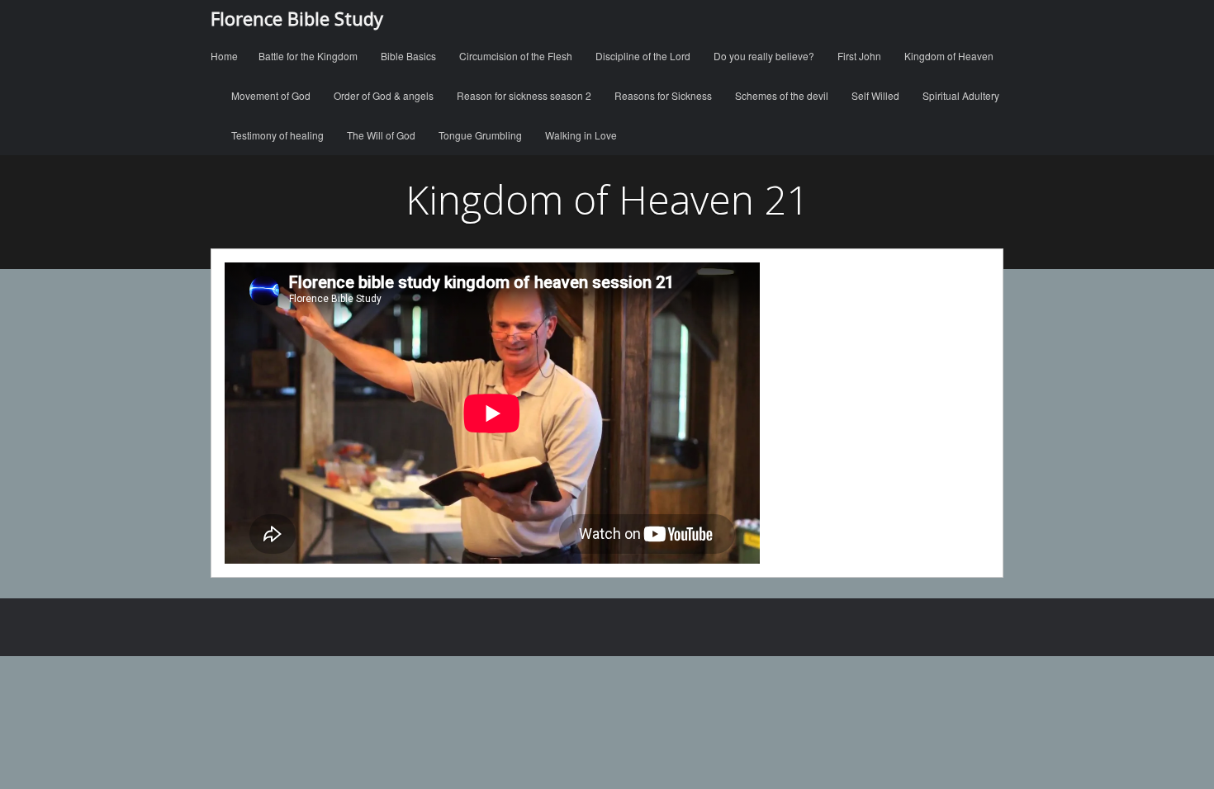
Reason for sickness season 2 (524, 95)
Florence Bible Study (297, 18)
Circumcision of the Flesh (515, 56)
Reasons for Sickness (663, 95)
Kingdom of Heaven (948, 56)
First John (859, 56)
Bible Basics (408, 56)
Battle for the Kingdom (308, 56)
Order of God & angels (384, 95)
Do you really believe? (764, 56)
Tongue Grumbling (480, 135)
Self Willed (875, 95)
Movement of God (271, 95)
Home (224, 56)
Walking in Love (581, 135)
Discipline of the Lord (642, 56)
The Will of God (381, 135)
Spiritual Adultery (960, 95)
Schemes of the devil (781, 95)
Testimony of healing (277, 135)
